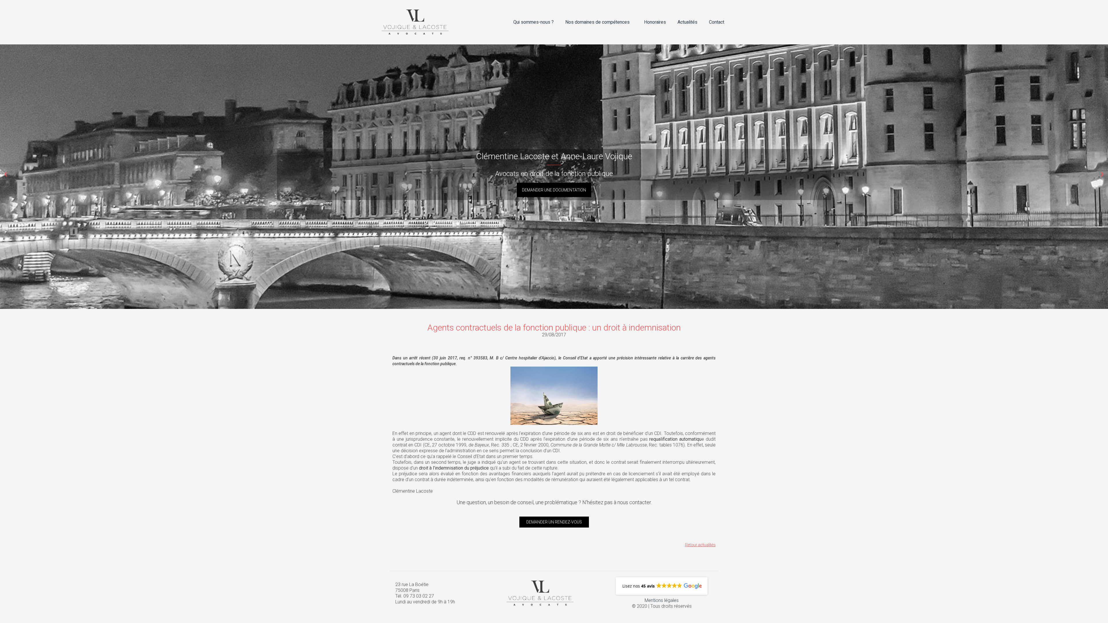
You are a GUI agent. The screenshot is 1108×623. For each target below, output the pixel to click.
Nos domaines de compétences (597, 22)
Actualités (687, 22)
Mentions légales (662, 600)
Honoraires (655, 22)
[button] (6, 174)
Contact (716, 22)
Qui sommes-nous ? (533, 22)
